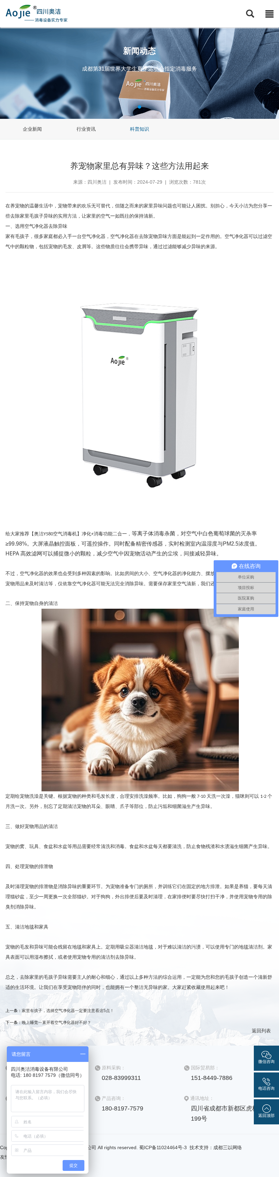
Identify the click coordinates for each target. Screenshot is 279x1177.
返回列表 (261, 1030)
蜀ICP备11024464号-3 (163, 1147)
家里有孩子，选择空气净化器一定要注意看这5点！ (68, 1010)
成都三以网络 (227, 1147)
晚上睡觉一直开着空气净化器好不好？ (56, 1022)
